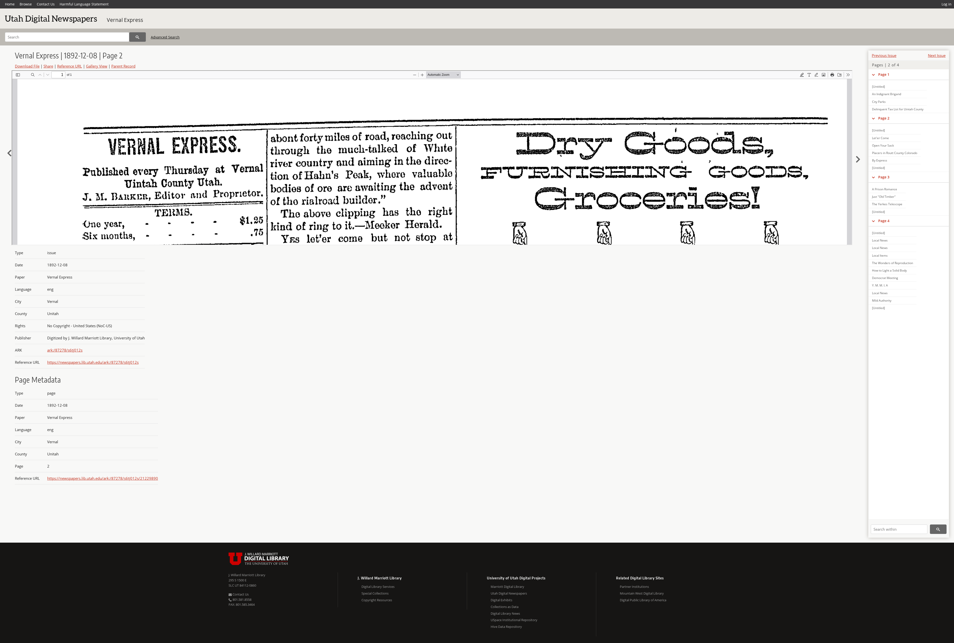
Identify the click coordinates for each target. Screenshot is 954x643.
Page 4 (883, 220)
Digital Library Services (378, 586)
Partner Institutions (634, 586)
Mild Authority (881, 300)
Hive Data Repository (506, 626)
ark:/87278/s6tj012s (64, 350)
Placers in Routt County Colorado (894, 153)
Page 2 (883, 118)
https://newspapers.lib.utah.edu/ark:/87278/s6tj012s (93, 362)
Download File (27, 66)
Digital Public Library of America (643, 600)
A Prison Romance (884, 189)
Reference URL (69, 66)
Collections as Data (504, 606)
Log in (947, 4)
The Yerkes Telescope (887, 204)
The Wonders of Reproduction (892, 263)
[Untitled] (878, 86)
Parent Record (123, 66)
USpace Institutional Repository (514, 620)
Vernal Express (125, 19)
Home (10, 4)
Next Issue (937, 55)
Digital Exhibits (501, 600)
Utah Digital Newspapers (509, 593)
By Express (879, 160)
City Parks (879, 102)
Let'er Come (880, 138)
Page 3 (883, 177)
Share (48, 66)
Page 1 (883, 74)
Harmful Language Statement (84, 4)
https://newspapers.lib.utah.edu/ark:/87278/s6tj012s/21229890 (102, 478)
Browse (26, 4)
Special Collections (375, 593)
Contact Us (46, 4)
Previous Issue (884, 55)
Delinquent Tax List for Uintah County (897, 109)
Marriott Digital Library (507, 586)
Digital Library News (505, 613)
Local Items (880, 255)
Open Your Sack (883, 145)
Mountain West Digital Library (642, 593)
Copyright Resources (376, 600)
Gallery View (96, 66)
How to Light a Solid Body (889, 270)
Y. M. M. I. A (880, 285)
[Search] (137, 37)
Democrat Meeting (885, 278)
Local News (880, 240)
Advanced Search (165, 37)
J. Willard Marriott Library (247, 575)
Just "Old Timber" (884, 197)
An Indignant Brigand (886, 94)
